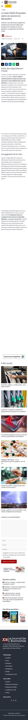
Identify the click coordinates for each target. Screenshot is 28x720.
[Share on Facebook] (6, 64)
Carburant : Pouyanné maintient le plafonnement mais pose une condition (13, 410)
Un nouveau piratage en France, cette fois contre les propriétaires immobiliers (14, 435)
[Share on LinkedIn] (10, 64)
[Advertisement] (14, 118)
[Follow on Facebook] (11, 700)
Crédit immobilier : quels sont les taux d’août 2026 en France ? (13, 486)
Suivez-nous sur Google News (12, 357)
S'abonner (8, 6)
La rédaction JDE (8, 36)
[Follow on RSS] (16, 700)
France (3, 10)
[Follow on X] (14, 700)
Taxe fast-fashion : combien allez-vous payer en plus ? (14, 583)
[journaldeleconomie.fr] (10, 2)
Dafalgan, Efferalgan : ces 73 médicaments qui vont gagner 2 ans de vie (13, 461)
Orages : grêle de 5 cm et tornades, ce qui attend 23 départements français (13, 511)
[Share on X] (2, 64)
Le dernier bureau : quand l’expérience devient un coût (11, 594)
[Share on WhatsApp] (13, 64)
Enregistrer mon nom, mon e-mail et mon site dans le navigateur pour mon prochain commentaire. (14, 555)
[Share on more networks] (17, 64)
